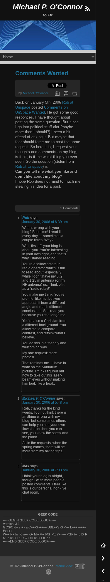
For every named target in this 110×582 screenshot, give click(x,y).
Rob (25, 218)
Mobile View (64, 566)
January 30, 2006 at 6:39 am (45, 222)
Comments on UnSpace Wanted (41, 109)
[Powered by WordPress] (47, 571)
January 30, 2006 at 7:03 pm (45, 470)
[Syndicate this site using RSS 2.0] (87, 8)
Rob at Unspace (29, 166)
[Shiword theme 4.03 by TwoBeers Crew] (79, 566)
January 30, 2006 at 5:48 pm (45, 402)
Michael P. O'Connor (48, 7)
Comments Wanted (41, 73)
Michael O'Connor (35, 93)
